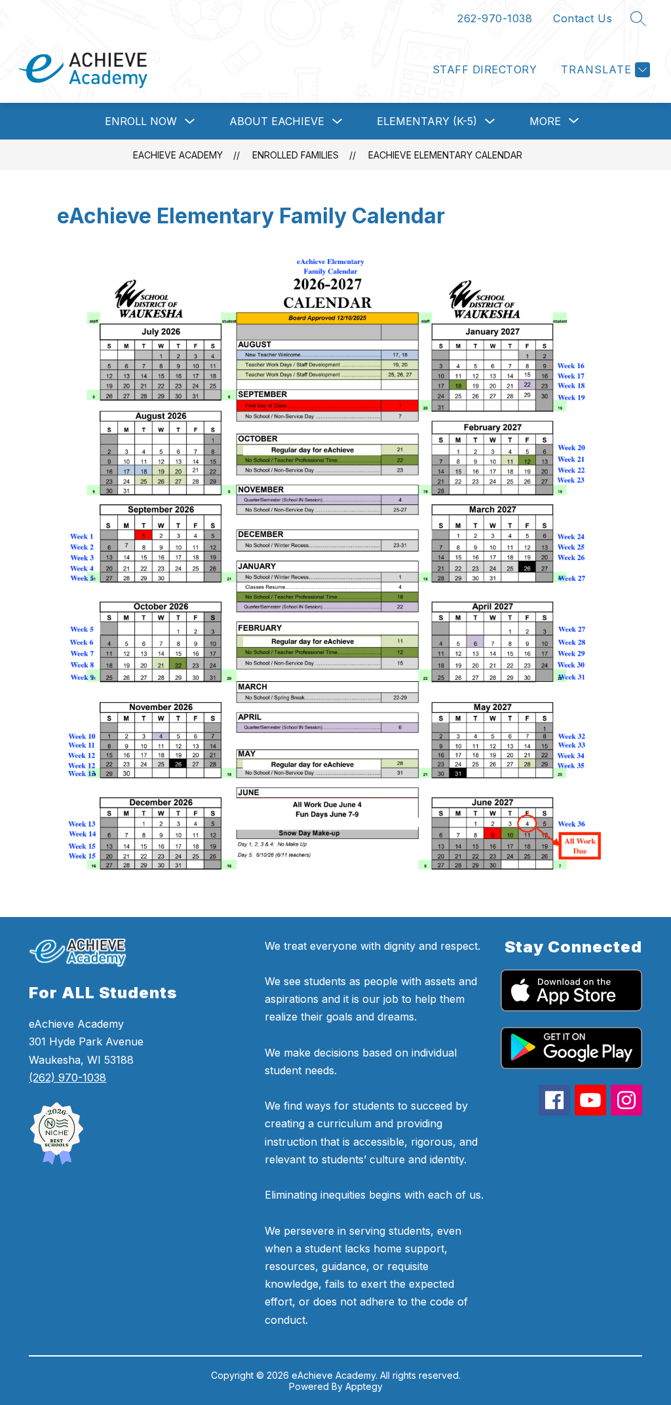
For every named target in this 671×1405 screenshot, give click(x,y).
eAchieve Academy (178, 154)
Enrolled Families (295, 154)
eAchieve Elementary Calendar (445, 154)
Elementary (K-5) (427, 121)
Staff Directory (484, 69)
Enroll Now (141, 121)
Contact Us (582, 18)
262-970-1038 (494, 18)
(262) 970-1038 (67, 1077)
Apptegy (364, 1386)
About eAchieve (276, 121)
